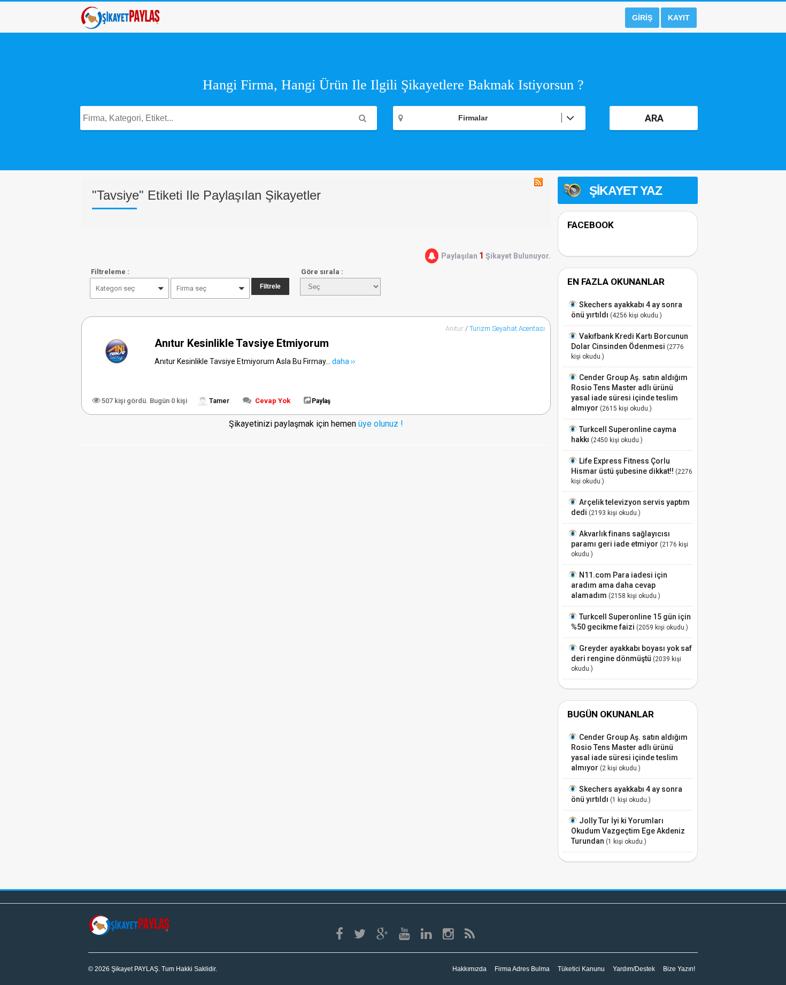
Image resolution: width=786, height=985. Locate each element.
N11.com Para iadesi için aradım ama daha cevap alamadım (619, 585)
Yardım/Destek (634, 969)
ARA (654, 118)
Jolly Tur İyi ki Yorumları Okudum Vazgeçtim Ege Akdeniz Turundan (628, 830)
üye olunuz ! (379, 424)
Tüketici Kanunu (581, 969)
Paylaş (321, 401)
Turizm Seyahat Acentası (507, 328)
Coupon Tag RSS (538, 182)
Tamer (218, 401)
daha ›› (343, 361)
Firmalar (473, 117)
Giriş (642, 17)
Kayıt (679, 17)
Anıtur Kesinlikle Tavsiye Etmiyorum (242, 343)
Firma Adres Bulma (522, 969)
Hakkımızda (469, 969)
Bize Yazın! (679, 969)
